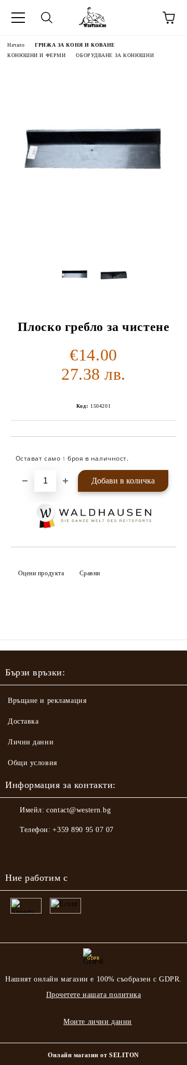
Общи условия (32, 763)
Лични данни (31, 742)
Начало (15, 45)
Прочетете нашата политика (93, 995)
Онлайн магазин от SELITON (93, 1055)
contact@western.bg (78, 810)
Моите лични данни (97, 1022)
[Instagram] (41, 850)
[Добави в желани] (161, 454)
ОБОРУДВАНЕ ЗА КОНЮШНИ (115, 55)
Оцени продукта (41, 573)
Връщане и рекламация (47, 700)
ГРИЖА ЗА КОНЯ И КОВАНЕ (75, 45)
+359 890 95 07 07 (83, 830)
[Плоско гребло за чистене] (93, 242)
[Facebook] (18, 850)
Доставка (23, 721)
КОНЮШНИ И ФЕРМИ (36, 55)
